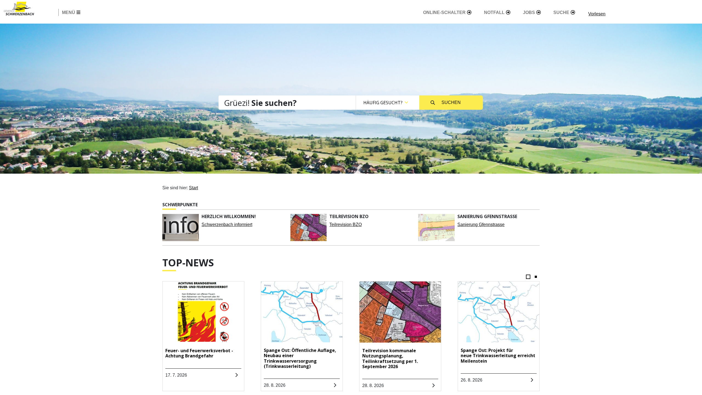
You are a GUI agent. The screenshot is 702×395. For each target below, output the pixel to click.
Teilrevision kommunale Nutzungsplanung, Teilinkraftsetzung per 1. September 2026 (390, 358)
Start (193, 187)
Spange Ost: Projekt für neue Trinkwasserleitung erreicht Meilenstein (498, 355)
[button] (528, 277)
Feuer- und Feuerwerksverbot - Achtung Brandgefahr (199, 353)
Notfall (494, 12)
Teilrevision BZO (345, 224)
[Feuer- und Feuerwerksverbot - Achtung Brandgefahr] (203, 312)
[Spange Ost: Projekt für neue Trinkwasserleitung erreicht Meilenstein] (498, 312)
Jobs (529, 12)
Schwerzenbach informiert (227, 224)
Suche (561, 12)
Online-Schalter (444, 12)
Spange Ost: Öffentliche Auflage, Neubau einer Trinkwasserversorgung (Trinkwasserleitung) (300, 358)
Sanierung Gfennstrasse (481, 224)
